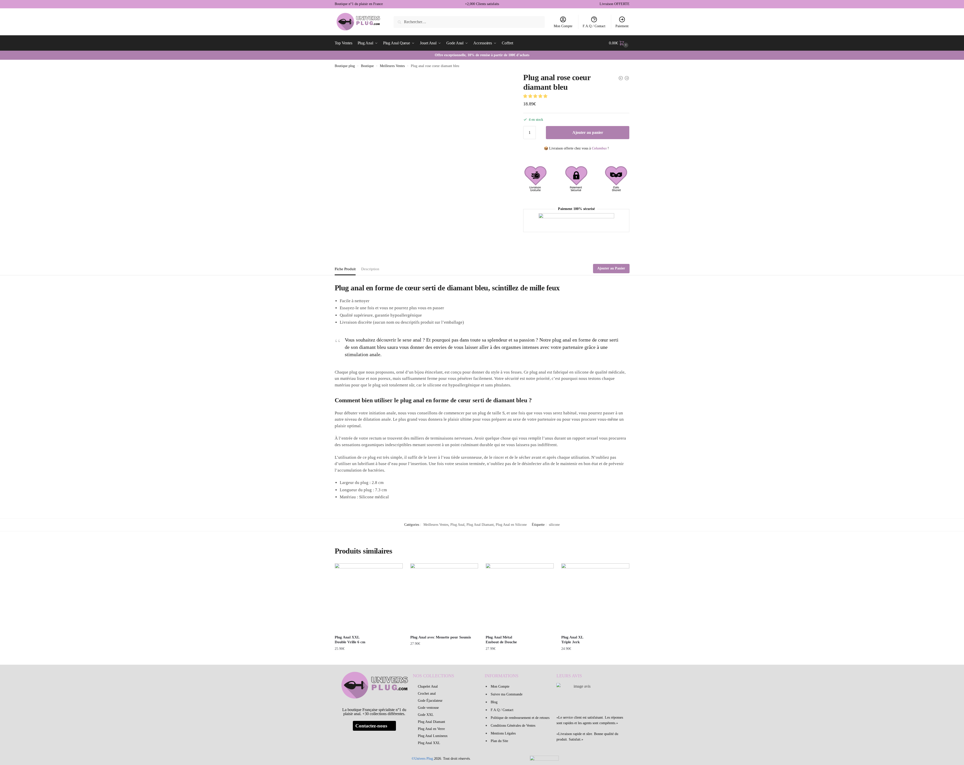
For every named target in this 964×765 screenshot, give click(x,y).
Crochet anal (427, 693)
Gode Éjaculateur (430, 700)
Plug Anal (457, 525)
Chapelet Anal (428, 686)
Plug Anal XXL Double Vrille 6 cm (350, 639)
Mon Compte (563, 26)
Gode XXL (426, 715)
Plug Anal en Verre (431, 729)
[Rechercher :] (469, 22)
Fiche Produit (345, 269)
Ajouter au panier (587, 132)
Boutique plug (345, 66)
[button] (535, 96)
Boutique (367, 66)
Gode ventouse (428, 708)
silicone (554, 525)
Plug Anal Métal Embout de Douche (501, 639)
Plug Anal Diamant (480, 525)
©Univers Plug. (423, 758)
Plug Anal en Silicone (511, 525)
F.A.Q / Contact (594, 26)
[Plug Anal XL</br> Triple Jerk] (595, 597)
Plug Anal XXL (429, 743)
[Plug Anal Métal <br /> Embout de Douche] (520, 597)
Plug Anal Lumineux (433, 736)
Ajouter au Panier (611, 268)
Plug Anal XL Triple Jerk (572, 639)
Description (370, 269)
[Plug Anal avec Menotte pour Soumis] (444, 597)
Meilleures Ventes (392, 66)
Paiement (622, 26)
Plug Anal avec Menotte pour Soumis (440, 637)
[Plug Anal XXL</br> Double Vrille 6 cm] (369, 597)
